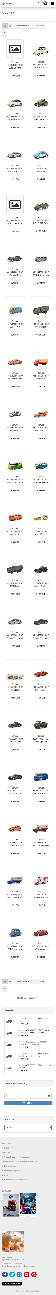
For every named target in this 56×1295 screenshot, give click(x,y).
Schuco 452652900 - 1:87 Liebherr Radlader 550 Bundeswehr (41, 583)
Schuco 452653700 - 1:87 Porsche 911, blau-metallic (41, 635)
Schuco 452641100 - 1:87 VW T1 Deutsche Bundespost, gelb (15, 221)
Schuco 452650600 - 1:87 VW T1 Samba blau (40, 480)
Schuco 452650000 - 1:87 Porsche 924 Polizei (15, 428)
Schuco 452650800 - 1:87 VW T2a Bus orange (15, 531)
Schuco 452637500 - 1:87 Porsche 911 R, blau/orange (15, 168)
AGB (6, 1175)
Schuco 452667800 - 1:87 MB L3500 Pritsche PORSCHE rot (40, 843)
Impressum (8, 1148)
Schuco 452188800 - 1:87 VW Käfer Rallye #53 (41, 65)
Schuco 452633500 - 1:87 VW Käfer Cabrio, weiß (15, 117)
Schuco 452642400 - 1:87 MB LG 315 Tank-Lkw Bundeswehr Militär (41, 220)
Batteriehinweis (10, 1166)
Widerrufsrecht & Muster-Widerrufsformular (20, 1161)
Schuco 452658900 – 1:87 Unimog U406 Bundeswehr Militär (41, 739)
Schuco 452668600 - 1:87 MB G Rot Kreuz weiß (41, 894)
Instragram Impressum (13, 1171)
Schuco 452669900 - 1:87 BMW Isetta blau (15, 946)
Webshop (19, 1291)
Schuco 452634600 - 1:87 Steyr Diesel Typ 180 (41, 117)
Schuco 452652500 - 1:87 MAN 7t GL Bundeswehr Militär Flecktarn (15, 583)
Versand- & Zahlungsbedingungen (17, 1157)
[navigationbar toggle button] (52, 3)
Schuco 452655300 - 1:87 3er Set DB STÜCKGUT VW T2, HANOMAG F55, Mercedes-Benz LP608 (15, 687)
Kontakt (7, 1152)
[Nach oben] (48, 1290)
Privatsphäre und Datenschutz (16, 1180)
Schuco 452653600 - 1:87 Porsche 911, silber (15, 635)
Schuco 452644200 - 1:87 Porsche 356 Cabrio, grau (15, 272)
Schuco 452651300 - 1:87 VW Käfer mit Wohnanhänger (41, 531)
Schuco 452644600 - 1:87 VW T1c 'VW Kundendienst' (15, 324)
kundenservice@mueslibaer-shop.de (21, 1266)
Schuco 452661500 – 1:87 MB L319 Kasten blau (41, 791)
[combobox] (22, 26)
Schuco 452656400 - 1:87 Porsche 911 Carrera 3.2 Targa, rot (41, 687)
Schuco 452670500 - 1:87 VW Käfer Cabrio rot (41, 946)
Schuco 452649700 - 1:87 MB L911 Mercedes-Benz (41, 376)
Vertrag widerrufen (11, 1283)
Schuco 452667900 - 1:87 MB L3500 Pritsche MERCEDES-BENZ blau (15, 894)
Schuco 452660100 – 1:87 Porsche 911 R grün (15, 791)
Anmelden (28, 1103)
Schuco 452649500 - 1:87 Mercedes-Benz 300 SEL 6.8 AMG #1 (15, 376)
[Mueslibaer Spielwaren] (5, 3)
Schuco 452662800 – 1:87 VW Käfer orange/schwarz (15, 843)
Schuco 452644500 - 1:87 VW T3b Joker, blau (40, 272)
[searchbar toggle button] (38, 3)
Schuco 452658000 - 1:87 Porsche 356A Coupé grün (15, 739)
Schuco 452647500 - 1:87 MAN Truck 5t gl (41, 324)
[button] (5, 26)
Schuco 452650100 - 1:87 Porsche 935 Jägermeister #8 (41, 428)
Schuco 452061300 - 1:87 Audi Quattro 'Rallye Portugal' (15, 65)
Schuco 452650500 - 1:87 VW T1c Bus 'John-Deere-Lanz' (15, 480)
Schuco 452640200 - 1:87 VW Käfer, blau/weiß (41, 168)
